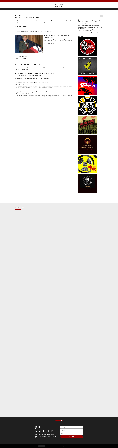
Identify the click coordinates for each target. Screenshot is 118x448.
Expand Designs (78, 445)
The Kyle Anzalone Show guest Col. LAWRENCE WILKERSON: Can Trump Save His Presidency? (90, 28)
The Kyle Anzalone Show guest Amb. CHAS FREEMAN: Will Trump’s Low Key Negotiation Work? (90, 23)
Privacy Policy (62, 446)
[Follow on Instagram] (58, 420)
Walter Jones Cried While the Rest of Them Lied (56, 35)
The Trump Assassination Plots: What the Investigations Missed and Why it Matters (32, 268)
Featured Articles (57, 37)
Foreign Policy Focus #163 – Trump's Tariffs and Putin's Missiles (31, 82)
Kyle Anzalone (18, 84)
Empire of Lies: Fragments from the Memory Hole (25, 403)
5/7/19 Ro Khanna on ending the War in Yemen (27, 17)
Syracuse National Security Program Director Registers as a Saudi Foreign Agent (36, 73)
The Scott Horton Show (27, 66)
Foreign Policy (38, 75)
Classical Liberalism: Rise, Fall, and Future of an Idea (26, 335)
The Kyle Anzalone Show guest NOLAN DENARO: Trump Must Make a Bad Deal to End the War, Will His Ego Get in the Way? (90, 21)
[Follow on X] (56, 420)
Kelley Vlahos (47, 37)
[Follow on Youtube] (62, 420)
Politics (61, 37)
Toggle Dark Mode (41, 445)
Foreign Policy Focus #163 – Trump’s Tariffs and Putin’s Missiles (31, 92)
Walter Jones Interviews (21, 26)
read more (18, 274)
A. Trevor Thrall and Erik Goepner (21, 75)
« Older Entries (17, 412)
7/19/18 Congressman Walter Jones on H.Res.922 (28, 64)
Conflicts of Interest (28, 84)
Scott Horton (17, 28)
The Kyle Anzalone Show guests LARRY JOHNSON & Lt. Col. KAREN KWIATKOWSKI (89, 26)
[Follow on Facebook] (60, 420)
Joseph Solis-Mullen (20, 337)
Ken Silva (18, 269)
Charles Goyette (19, 404)
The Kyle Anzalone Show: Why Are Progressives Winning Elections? (89, 32)
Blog (25, 28)
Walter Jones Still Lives (21, 56)
